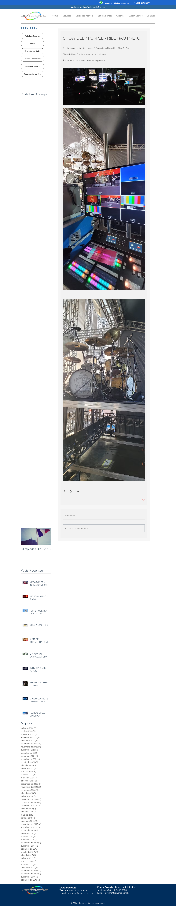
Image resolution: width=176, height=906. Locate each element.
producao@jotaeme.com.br (117, 3)
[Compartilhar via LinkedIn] (77, 491)
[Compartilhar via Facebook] (64, 491)
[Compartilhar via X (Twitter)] (71, 491)
